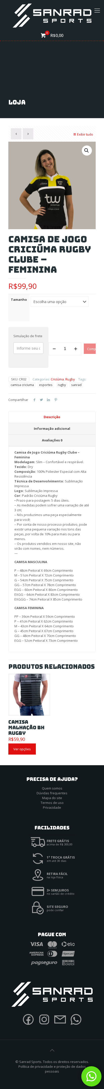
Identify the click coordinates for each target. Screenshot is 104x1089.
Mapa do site (52, 798)
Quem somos (52, 788)
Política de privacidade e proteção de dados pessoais (52, 1069)
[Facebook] (28, 1025)
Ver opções (22, 749)
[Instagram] (44, 1025)
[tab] (52, 417)
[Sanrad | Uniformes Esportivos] (52, 15)
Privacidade (52, 807)
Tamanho (19, 299)
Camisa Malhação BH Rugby (26, 727)
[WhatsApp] (76, 1025)
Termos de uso (52, 802)
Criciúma (57, 379)
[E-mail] (60, 1025)
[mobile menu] (97, 10)
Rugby (70, 379)
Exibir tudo (85, 134)
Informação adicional (52, 428)
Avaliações (52, 440)
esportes (46, 385)
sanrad (76, 385)
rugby (62, 385)
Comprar (91, 349)
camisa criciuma (22, 385)
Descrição (52, 417)
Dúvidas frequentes (52, 793)
